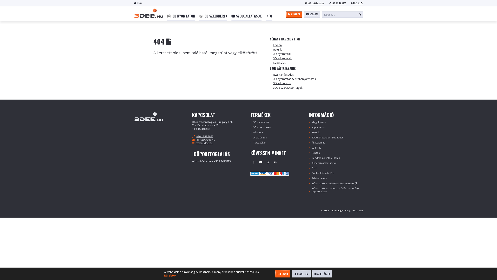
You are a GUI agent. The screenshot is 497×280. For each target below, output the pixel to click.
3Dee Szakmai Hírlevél (324, 163)
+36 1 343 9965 (338, 3)
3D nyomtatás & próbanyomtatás (294, 79)
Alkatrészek (260, 137)
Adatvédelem (319, 178)
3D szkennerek (282, 58)
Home (139, 3)
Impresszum (319, 127)
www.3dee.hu (204, 143)
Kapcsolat (279, 62)
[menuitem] (181, 16)
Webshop (295, 14)
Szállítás (316, 147)
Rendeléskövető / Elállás (326, 158)
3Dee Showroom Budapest (327, 137)
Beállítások (322, 274)
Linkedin (275, 162)
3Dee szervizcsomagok (287, 87)
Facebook (254, 162)
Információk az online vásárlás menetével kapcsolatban (335, 190)
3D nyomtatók (282, 54)
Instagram (268, 162)
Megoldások (319, 122)
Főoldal (277, 45)
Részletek (170, 275)
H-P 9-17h (358, 3)
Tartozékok (259, 142)
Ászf (314, 168)
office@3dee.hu (316, 3)
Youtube (261, 162)
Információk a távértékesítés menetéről (334, 183)
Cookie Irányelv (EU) (323, 173)
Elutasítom (301, 274)
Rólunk (277, 49)
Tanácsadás (312, 14)
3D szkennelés (282, 83)
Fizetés (316, 152)
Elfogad (282, 274)
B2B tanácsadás (283, 74)
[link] (181, 16)
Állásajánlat (318, 142)
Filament (258, 132)
